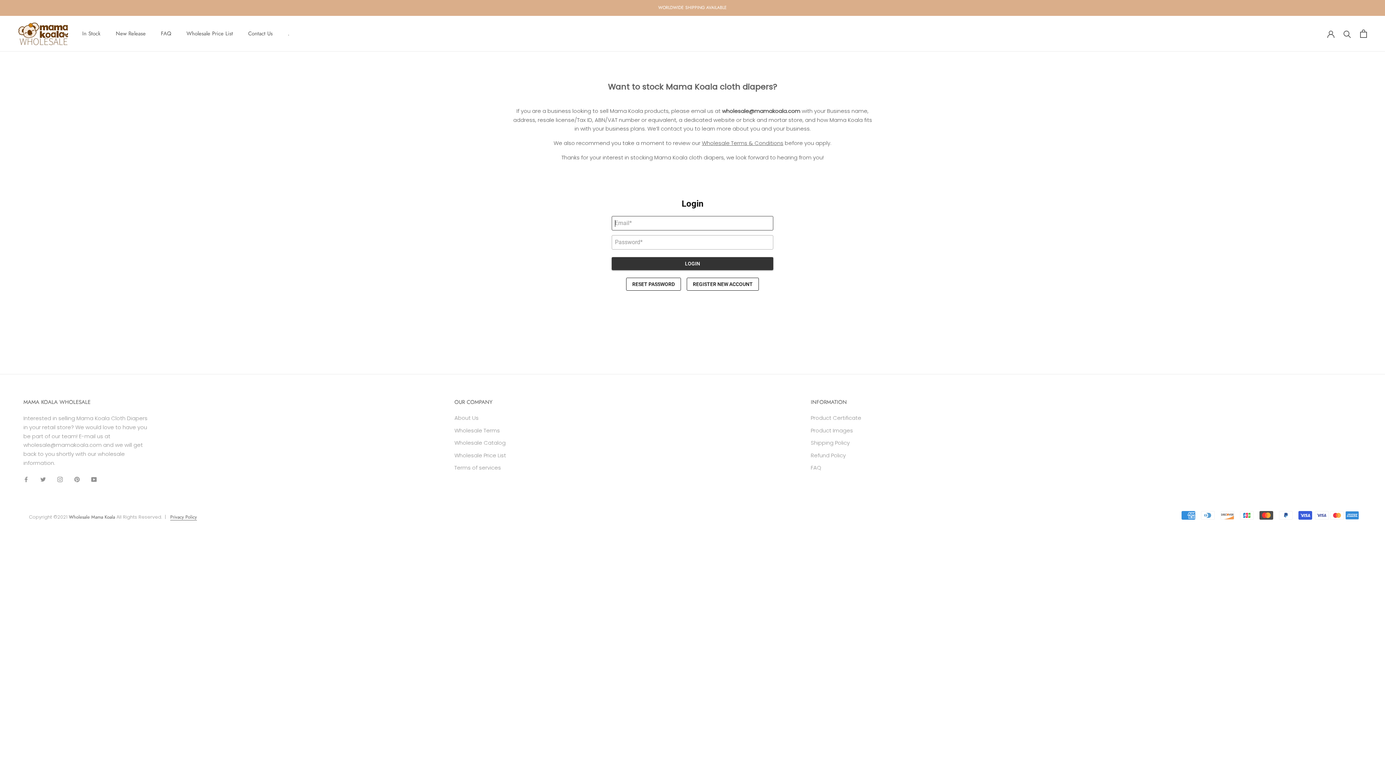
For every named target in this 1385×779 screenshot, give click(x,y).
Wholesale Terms (477, 430)
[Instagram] (60, 479)
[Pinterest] (77, 479)
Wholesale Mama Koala (92, 517)
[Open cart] (1363, 34)
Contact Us (260, 34)
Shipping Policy (830, 442)
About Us (466, 418)
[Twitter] (43, 479)
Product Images (832, 430)
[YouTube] (94, 479)
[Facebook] (26, 479)
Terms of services (477, 467)
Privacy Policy (183, 517)
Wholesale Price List (209, 34)
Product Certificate (836, 418)
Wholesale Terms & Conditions (742, 143)
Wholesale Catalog (480, 442)
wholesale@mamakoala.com (761, 111)
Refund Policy (828, 455)
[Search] (1347, 34)
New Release (131, 34)
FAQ (166, 34)
